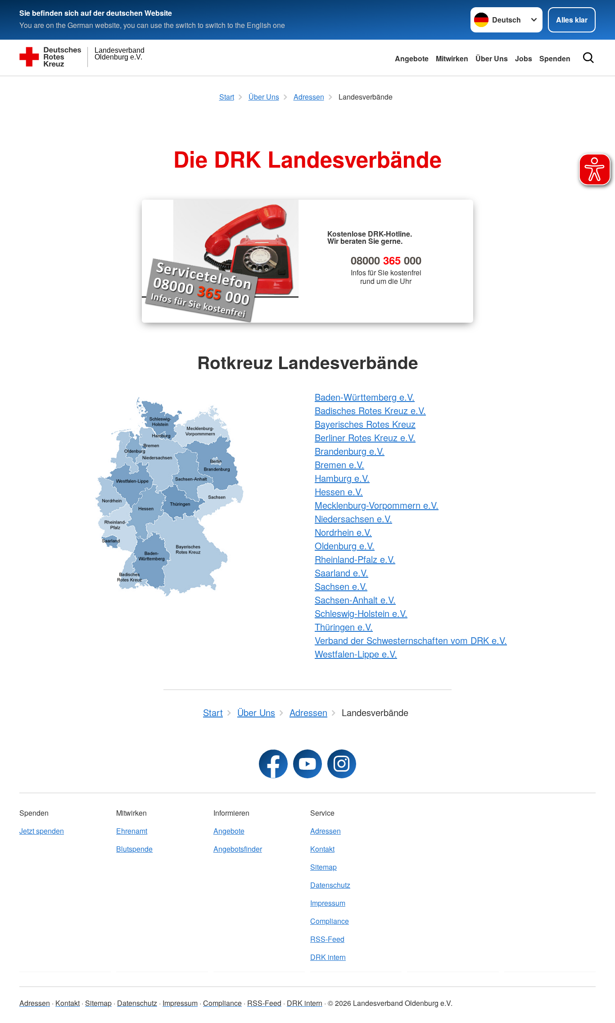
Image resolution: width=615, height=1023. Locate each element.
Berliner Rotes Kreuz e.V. (365, 437)
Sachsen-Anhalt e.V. (355, 599)
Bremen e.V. (339, 464)
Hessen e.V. (339, 491)
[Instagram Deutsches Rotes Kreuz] (341, 763)
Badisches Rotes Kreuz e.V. (370, 410)
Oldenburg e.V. (345, 545)
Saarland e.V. (341, 572)
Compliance (329, 921)
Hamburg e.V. (342, 477)
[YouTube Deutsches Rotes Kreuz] (307, 763)
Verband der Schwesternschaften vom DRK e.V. (411, 640)
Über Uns (491, 58)
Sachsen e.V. (341, 586)
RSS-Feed (327, 939)
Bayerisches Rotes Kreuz (365, 423)
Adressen (325, 831)
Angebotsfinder (237, 849)
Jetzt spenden (41, 831)
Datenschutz (330, 885)
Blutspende (134, 849)
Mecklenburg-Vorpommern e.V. (377, 505)
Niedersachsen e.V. (353, 518)
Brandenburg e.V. (349, 450)
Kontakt (322, 849)
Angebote (412, 58)
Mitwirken (452, 58)
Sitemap (323, 867)
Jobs (523, 58)
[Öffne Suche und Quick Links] (588, 57)
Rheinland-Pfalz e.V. (355, 559)
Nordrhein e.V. (343, 532)
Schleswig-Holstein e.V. (361, 613)
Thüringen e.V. (344, 626)
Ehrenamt (131, 831)
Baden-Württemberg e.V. (365, 396)
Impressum (327, 903)
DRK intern (328, 957)
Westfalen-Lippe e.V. (356, 653)
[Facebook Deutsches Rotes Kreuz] (273, 763)
